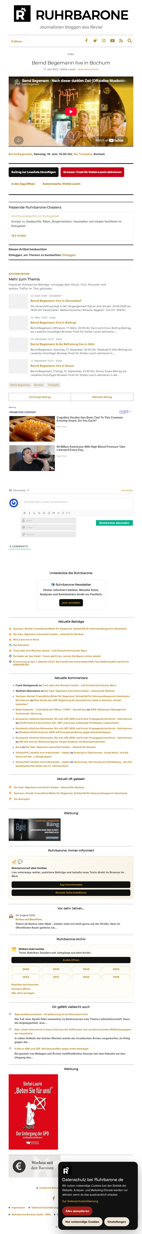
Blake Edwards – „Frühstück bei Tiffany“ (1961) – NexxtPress (51, 709)
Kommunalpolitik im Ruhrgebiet (35, 216)
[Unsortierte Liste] (48, 513)
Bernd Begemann (20, 154)
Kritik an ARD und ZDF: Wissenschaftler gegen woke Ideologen (51, 1048)
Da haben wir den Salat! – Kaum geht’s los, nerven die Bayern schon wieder (57, 656)
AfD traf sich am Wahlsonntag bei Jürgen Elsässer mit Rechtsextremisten (62, 741)
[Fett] (24, 513)
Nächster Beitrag (102, 396)
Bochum (38, 384)
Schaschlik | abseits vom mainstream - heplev (43, 752)
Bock (18, 747)
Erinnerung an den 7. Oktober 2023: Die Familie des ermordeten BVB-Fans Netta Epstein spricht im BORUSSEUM (71, 663)
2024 (86, 969)
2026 (26, 969)
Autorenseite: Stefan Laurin (62, 183)
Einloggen (69, 255)
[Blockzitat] (53, 513)
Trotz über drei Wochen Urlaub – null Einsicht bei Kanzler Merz (50, 650)
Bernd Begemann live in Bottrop (53, 322)
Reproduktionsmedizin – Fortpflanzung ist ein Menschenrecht (51, 1014)
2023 (116, 969)
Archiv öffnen (71, 959)
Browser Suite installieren (71, 892)
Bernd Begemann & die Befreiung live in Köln (62, 344)
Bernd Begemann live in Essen (52, 365)
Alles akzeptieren (77, 1211)
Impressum (18, 1207)
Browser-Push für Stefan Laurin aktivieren (92, 172)
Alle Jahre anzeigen (23, 992)
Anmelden (127, 490)
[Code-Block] (58, 513)
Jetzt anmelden (71, 602)
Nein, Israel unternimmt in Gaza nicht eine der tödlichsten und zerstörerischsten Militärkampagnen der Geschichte (73, 1031)
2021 (56, 976)
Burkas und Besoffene (29, 919)
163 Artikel (18, 235)
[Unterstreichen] (34, 513)
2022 (26, 976)
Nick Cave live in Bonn (26, 639)
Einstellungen (117, 1221)
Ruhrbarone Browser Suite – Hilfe (31, 1214)
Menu (18, 41)
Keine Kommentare (88, 69)
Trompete (53, 384)
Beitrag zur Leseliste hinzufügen (33, 172)
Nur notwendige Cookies (82, 1221)
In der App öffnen (23, 183)
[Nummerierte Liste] (44, 513)
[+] (68, 512)
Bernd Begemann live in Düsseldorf (55, 300)
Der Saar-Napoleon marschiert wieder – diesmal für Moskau (48, 634)
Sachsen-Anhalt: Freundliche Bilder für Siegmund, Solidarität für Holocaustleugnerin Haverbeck (70, 628)
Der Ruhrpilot (21, 645)
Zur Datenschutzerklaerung (80, 1201)
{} (63, 512)
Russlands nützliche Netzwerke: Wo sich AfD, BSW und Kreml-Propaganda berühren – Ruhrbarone (74, 718)
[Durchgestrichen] (39, 513)
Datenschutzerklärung (45, 1207)
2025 (56, 969)
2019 (116, 976)
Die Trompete (83, 154)
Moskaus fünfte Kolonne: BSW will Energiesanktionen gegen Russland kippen (65, 732)
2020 (86, 976)
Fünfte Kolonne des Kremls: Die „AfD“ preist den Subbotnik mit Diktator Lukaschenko (69, 722)
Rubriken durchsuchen (25, 984)
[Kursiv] (29, 513)
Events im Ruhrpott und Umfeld (57, 1187)
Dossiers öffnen (20, 988)
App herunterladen (71, 884)
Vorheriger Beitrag (40, 396)
